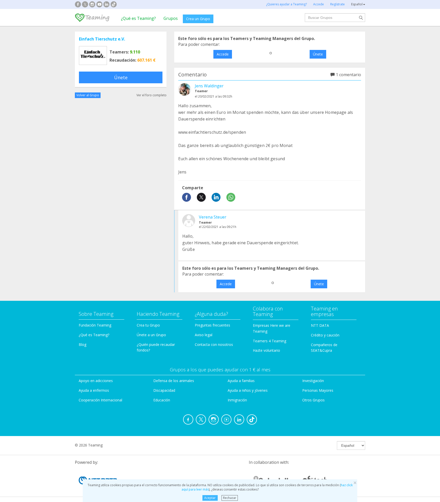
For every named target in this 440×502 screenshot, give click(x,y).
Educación (161, 400)
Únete (121, 77)
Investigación (313, 380)
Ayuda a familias (241, 380)
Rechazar (229, 498)
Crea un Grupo (198, 18)
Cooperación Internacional (100, 400)
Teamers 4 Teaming (269, 340)
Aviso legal (203, 334)
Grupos (170, 18)
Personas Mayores (317, 390)
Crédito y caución (325, 335)
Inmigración (237, 400)
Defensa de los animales (173, 380)
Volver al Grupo (87, 95)
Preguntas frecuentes (212, 325)
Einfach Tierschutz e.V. (102, 39)
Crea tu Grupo (148, 325)
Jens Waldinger (209, 86)
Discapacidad (164, 390)
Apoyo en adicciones (96, 380)
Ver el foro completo (151, 95)
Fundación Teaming (95, 325)
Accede (223, 54)
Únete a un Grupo (151, 334)
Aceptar (210, 498)
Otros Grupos (313, 400)
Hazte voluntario (266, 350)
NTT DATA (320, 325)
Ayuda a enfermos (94, 390)
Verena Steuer (212, 217)
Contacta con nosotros (214, 344)
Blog (82, 344)
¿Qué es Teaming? (138, 18)
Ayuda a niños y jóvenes (248, 390)
